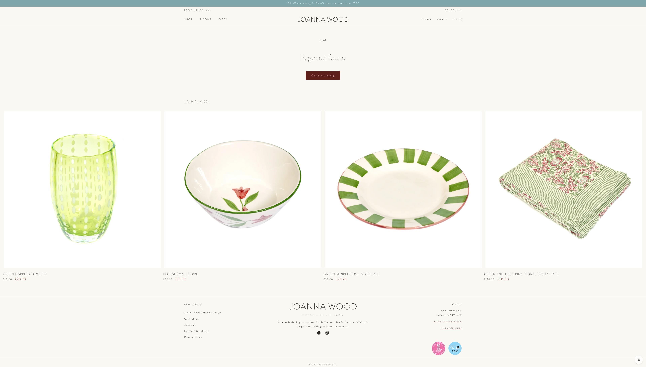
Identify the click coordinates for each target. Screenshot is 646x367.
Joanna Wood (326, 364)
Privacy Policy (193, 337)
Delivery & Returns (196, 331)
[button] (190, 19)
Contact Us (191, 318)
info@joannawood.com (447, 321)
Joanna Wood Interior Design (202, 312)
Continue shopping (323, 75)
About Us (190, 324)
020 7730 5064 (451, 328)
